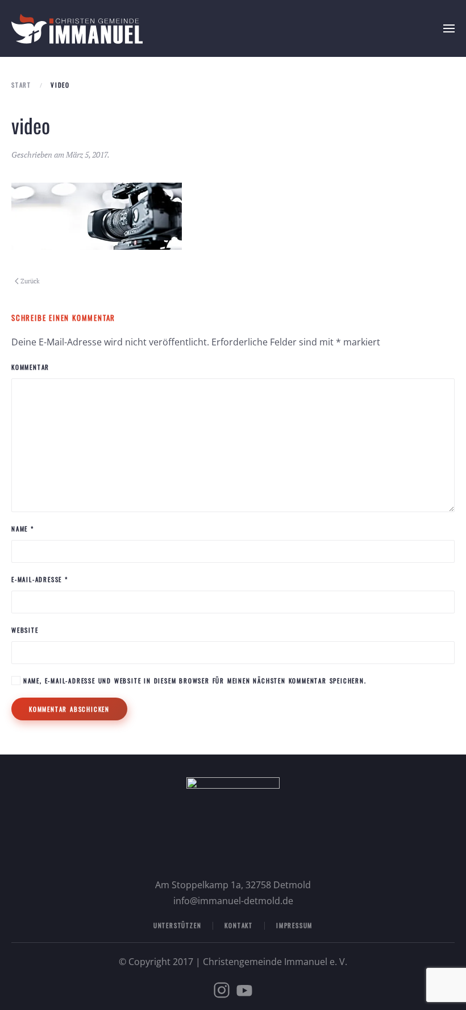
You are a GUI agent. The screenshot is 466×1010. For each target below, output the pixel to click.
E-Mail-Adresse (39, 579)
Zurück (30, 281)
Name (22, 528)
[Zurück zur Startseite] (77, 28)
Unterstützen (177, 925)
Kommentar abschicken (69, 709)
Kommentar (30, 367)
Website (25, 629)
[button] (449, 28)
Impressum (294, 925)
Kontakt (238, 925)
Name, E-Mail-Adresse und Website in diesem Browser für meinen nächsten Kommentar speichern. (193, 680)
